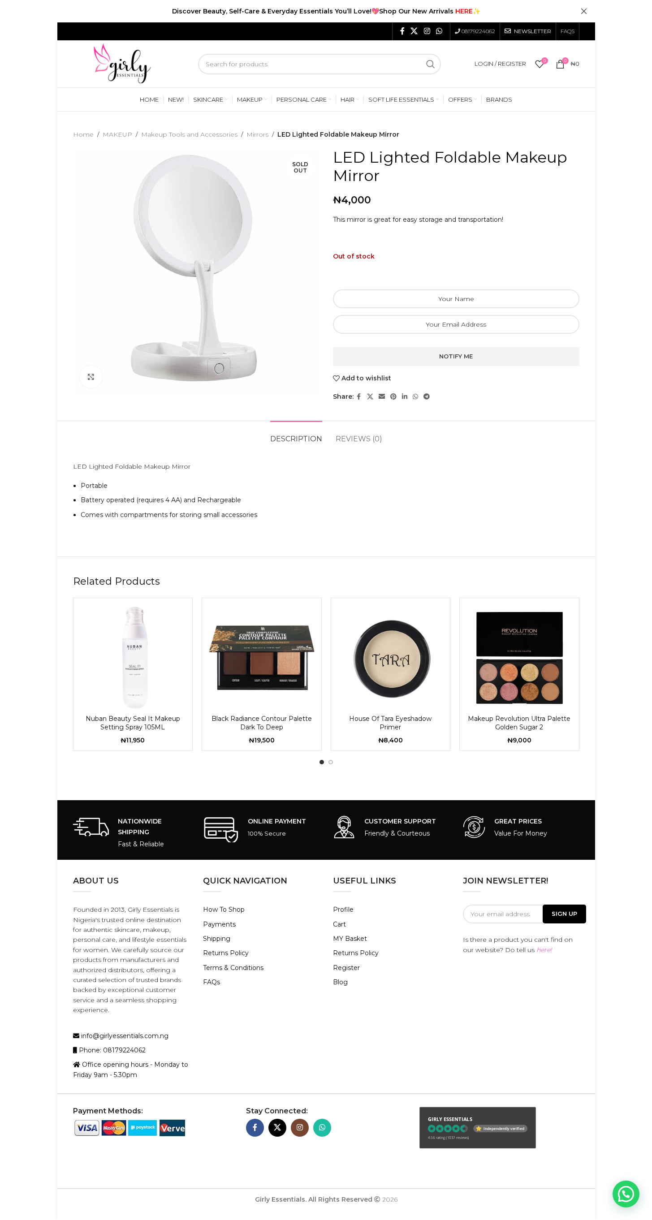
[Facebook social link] (402, 31)
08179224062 (478, 31)
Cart (339, 924)
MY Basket (350, 939)
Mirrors (257, 134)
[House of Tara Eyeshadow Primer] (391, 658)
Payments (219, 924)
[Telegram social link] (426, 397)
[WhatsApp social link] (439, 31)
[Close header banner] (584, 11)
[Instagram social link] (427, 31)
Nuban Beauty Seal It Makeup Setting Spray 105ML (133, 723)
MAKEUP (117, 134)
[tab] (296, 434)
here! (544, 950)
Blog (340, 982)
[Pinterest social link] (393, 397)
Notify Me (456, 356)
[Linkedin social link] (404, 397)
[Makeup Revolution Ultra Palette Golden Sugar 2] (519, 658)
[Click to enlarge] (91, 377)
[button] (626, 1194)
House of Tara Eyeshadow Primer (390, 723)
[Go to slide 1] (322, 762)
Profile (343, 909)
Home (83, 134)
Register (346, 968)
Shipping (216, 939)
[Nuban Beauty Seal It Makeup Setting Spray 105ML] (133, 658)
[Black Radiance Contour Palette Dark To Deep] (262, 658)
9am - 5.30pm (115, 1075)
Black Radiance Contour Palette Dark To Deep (262, 723)
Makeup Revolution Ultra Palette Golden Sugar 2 (519, 723)
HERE (464, 11)
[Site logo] (122, 63)
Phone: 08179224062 (111, 1050)
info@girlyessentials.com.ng (123, 1036)
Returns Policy (226, 953)
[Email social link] (382, 397)
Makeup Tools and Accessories (189, 134)
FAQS (567, 31)
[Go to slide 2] (330, 762)
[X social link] (414, 31)
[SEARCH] (430, 64)
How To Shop (224, 909)
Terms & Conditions (233, 968)
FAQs (211, 982)
